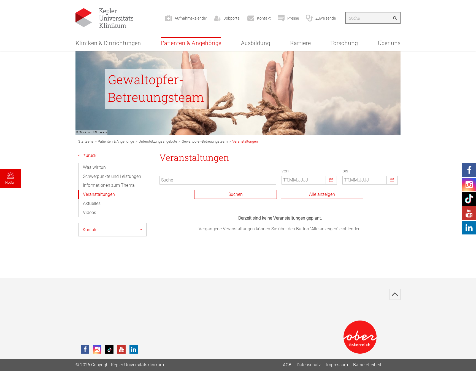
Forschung (344, 42)
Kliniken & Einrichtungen (108, 42)
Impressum (337, 364)
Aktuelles (92, 203)
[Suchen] (395, 17)
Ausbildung (255, 42)
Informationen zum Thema (109, 185)
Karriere (300, 42)
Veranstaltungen (99, 194)
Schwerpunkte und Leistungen (112, 176)
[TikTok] (109, 349)
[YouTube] (121, 349)
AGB (287, 364)
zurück (87, 155)
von (285, 171)
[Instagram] (97, 349)
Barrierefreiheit (367, 364)
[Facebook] (85, 349)
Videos (89, 212)
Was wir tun (94, 167)
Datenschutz (309, 364)
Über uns (389, 42)
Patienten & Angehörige (191, 42)
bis (345, 171)
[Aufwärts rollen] (395, 294)
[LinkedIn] (133, 349)
